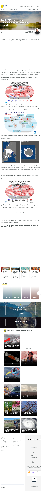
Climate (7, 9)
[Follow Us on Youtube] (33, 439)
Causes (11, 9)
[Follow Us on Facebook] (28, 439)
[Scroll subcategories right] (39, 293)
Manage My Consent (5, 446)
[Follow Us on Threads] (37, 439)
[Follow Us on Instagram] (31, 439)
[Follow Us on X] (40, 439)
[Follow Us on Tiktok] (35, 439)
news (4, 9)
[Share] (1, 32)
